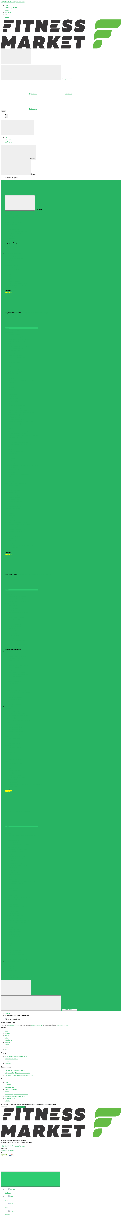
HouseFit (7, 1033)
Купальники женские (15, 676)
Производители (9, 1087)
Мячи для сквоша (13, 608)
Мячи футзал (12, 773)
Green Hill (7, 1042)
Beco (6, 1038)
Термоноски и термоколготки (17, 957)
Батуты (10, 267)
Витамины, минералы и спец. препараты (21, 380)
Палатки (11, 838)
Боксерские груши (14, 495)
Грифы (10, 276)
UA (6, 117)
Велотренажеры (13, 229)
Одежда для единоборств (13, 534)
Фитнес (7, 426)
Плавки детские (13, 683)
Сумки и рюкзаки (10, 392)
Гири (9, 274)
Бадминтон (8, 594)
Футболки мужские (14, 899)
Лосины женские (13, 872)
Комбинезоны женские (15, 883)
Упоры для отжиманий (15, 451)
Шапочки (11, 688)
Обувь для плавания (14, 681)
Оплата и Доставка (11, 7)
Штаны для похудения (15, 371)
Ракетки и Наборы (14, 631)
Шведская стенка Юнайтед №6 (33, 313)
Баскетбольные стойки (15, 731)
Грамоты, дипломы (10, 964)
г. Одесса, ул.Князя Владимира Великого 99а (19, 1075)
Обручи (10, 447)
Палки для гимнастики (15, 355)
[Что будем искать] (16, 56)
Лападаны (11, 472)
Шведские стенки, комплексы (17, 285)
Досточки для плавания (16, 658)
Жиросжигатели (13, 385)
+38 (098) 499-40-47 (7, 2)
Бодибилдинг (9, 332)
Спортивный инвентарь (12, 265)
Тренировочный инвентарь (17, 777)
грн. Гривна (8, 142)
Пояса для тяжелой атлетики (17, 341)
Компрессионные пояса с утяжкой (19, 339)
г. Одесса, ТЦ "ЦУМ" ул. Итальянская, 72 (17, 1073)
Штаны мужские (13, 913)
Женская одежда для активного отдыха (17, 870)
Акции (7, 17)
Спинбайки (11, 238)
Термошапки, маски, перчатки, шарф (19, 959)
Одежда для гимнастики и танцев (19, 353)
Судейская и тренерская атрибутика (19, 715)
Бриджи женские (13, 877)
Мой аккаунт (33, 109)
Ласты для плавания (14, 660)
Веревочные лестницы (15, 258)
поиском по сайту (36, 1025)
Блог (6, 14)
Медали (15, 977)
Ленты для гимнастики (15, 348)
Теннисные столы (13, 635)
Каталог (35, 194)
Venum (7, 1044)
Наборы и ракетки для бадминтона (19, 601)
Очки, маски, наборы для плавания (15, 690)
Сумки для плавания (14, 667)
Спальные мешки (13, 840)
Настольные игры (10, 752)
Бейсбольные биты (14, 738)
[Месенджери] (30, 1179)
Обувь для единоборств (12, 508)
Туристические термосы (16, 851)
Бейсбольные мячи (14, 743)
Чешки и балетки (13, 360)
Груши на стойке (13, 499)
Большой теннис (10, 603)
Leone (6, 1047)
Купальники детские (14, 679)
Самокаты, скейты (10, 941)
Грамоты (11, 966)
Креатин (11, 387)
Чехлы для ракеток (14, 638)
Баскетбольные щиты (15, 734)
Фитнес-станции (13, 220)
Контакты (8, 12)
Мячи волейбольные (14, 750)
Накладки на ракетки (15, 626)
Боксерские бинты (14, 485)
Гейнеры (11, 382)
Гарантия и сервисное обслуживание (16, 1094)
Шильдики (11, 975)
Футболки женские (14, 874)
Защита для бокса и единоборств (15, 483)
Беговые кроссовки (14, 918)
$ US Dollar (8, 139)
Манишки (11, 768)
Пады (10, 476)
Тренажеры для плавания (16, 672)
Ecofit (6, 1031)
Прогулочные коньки (14, 932)
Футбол (7, 761)
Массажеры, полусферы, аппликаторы (20, 424)
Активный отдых (10, 861)
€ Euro (6, 137)
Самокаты (11, 943)
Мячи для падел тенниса (16, 647)
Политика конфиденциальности (15, 1096)
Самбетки (11, 515)
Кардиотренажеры (11, 224)
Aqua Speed (8, 1040)
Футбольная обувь (14, 782)
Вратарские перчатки (15, 763)
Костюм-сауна (12, 540)
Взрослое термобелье (15, 950)
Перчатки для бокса (14, 527)
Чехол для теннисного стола (17, 640)
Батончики (11, 378)
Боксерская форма (14, 536)
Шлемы (10, 938)
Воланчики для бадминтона (17, 596)
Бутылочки (11, 458)
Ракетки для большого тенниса (18, 612)
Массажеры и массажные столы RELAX (20, 421)
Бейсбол (7, 736)
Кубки (6, 977)
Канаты (10, 260)
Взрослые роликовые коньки (17, 922)
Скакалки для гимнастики (16, 357)
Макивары (11, 467)
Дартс (10, 754)
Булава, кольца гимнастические (18, 346)
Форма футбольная (14, 780)
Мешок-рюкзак (13, 394)
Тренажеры (8, 213)
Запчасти (11, 927)
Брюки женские (13, 879)
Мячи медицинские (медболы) (18, 442)
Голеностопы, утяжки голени (17, 405)
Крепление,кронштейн (15, 501)
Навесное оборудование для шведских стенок (19, 256)
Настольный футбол (14, 759)
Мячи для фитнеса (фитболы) (17, 440)
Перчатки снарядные (15, 531)
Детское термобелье (15, 952)
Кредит (7, 10)
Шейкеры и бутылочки (12, 456)
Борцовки (11, 511)
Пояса (10, 366)
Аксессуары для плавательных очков (20, 692)
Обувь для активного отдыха (14, 916)
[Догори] (15, 1170)
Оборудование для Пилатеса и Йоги (19, 444)
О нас (6, 5)
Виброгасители (13, 606)
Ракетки (11, 481)
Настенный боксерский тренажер (18, 474)
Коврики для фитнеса (15, 437)
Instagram (11, 1150)
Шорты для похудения (15, 369)
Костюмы (11, 364)
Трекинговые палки (14, 842)
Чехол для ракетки (14, 619)
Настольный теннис (11, 622)
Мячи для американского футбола (19, 720)
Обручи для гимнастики (15, 350)
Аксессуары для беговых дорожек (19, 231)
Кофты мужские (13, 902)
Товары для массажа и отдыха (14, 419)
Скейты (10, 945)
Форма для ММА (13, 547)
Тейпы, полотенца (14, 417)
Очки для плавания (14, 699)
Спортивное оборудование (13, 253)
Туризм (7, 829)
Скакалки (11, 449)
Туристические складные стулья (18, 844)
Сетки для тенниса (14, 615)
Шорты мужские (13, 911)
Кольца (10, 263)
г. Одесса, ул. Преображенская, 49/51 (16, 1070)
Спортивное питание (11, 373)
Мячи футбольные (14, 770)
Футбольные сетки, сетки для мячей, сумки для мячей (25, 784)
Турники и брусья (13, 288)
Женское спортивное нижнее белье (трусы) (22, 881)
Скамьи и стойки (13, 217)
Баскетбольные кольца (15, 725)
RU (6, 115)
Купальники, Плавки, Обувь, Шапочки (16, 674)
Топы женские (12, 890)
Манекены (11, 504)
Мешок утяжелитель (14, 506)
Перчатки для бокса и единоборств (16, 522)
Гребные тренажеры (14, 233)
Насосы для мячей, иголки (16, 713)
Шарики (10, 642)
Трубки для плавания (15, 704)
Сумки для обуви (13, 401)
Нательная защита (14, 490)
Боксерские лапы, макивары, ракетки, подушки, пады (21, 465)
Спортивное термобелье (16, 954)
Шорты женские (13, 893)
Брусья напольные (14, 269)
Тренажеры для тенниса (16, 617)
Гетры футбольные (14, 766)
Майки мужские (13, 904)
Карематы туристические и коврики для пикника (23, 835)
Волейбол (8, 745)
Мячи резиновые (13, 711)
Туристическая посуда (12, 847)
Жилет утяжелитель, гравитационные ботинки (23, 435)
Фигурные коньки (13, 934)
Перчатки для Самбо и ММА (17, 529)
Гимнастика (8, 344)
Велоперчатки (12, 867)
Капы (10, 488)
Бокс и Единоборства (11, 463)
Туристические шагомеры (16, 856)
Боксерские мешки (14, 497)
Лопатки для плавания (15, 663)
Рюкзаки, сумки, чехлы (15, 858)
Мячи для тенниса (14, 610)
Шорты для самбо (14, 550)
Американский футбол (12, 718)
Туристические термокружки (17, 849)
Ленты (11, 977)
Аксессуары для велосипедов (17, 865)
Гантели (10, 272)
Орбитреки (11, 236)
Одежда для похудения (12, 362)
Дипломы (11, 968)
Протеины (11, 389)
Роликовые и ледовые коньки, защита (17, 920)
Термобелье (8, 948)
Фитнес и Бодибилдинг (12, 330)
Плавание (8, 651)
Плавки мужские (13, 686)
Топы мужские (12, 909)
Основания (11, 628)
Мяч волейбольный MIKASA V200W (16, 811)
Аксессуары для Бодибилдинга (18, 337)
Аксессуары (8, 654)
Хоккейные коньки (14, 936)
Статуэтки (21, 977)
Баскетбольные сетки (15, 729)
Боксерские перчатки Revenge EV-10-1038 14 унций (33, 574)
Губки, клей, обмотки (14, 624)
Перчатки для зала (14, 334)
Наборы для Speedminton (16, 599)
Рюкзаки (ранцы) (13, 396)
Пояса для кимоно (14, 543)
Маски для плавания (14, 695)
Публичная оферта (10, 1098)
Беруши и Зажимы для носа (17, 656)
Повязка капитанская (15, 775)
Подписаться (21, 1106)
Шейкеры (11, 460)
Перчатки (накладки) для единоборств (20, 524)
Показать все (12, 453)
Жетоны (11, 973)
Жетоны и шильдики (11, 970)
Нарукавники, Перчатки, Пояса (18, 665)
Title (6, 1049)
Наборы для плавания (15, 697)
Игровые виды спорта (11, 706)
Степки (10, 518)
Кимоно (10, 538)
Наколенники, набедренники (17, 408)
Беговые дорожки (14, 227)
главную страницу (62, 1025)
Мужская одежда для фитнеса (18, 906)
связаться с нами (13, 1025)
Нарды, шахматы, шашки (16, 757)
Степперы (11, 240)
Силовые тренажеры (11, 215)
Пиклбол (7, 644)
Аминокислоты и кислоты (16, 376)
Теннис (7, 592)
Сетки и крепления (14, 633)
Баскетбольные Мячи (15, 727)
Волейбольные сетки (15, 747)
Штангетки (11, 520)
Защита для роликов (14, 929)
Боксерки (11, 513)
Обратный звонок (18, 2)
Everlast (7, 1035)
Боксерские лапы (13, 470)
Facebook (4, 1150)
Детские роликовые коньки (17, 925)
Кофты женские (13, 886)
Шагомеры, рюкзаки (11, 854)
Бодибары (11, 428)
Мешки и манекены (11, 492)
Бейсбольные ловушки (15, 741)
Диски (10, 279)
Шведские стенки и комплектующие (16, 283)
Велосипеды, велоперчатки (13, 863)
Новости (7, 1101)
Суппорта (7, 403)
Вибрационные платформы (13, 222)
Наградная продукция (12, 961)
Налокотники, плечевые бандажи (18, 410)
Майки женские (13, 888)
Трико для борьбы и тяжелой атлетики (20, 545)
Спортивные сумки (14, 399)
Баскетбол (8, 722)
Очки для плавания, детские (17, 702)
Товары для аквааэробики (16, 670)
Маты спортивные (14, 281)
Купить (7, 328)
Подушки (11, 479)
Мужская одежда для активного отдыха (17, 897)
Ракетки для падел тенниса (19, 644)
